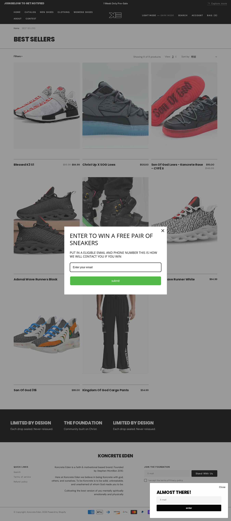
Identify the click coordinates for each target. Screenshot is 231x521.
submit (115, 280)
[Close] (163, 231)
